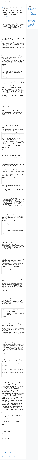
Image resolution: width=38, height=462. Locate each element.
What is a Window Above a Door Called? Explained (10, 452)
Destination (24, 1)
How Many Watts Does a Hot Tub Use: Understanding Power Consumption (32, 18)
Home (2, 7)
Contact (34, 1)
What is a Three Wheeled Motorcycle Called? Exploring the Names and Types (32, 21)
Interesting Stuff (29, 1)
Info (20, 1)
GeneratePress (24, 460)
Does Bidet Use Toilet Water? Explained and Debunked (8, 456)
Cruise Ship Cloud (5, 1)
